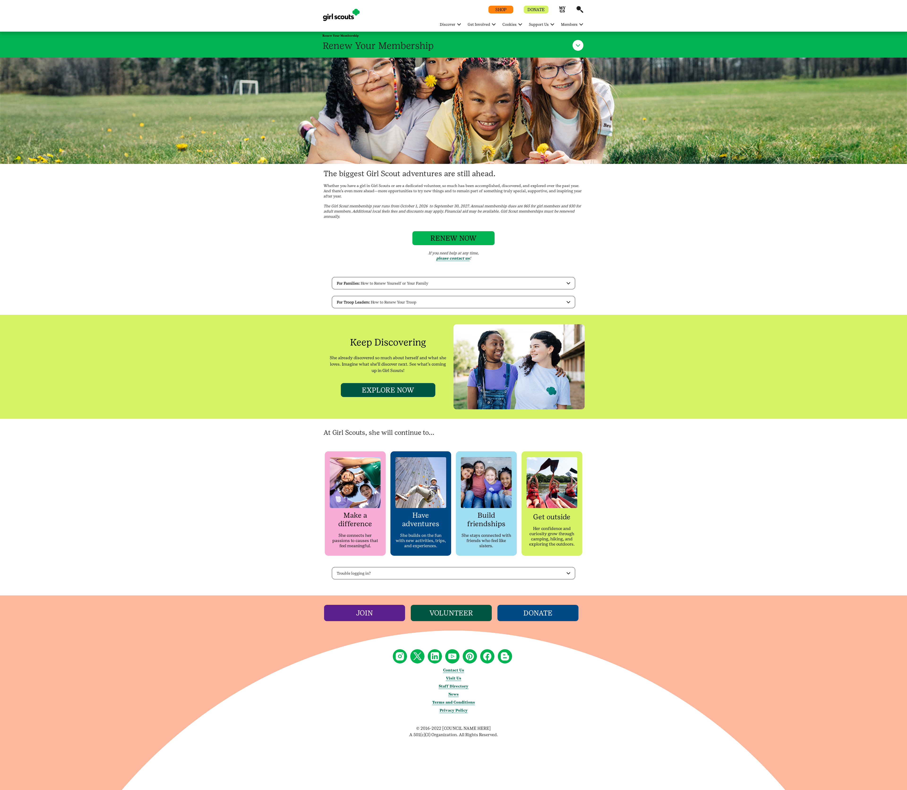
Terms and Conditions (453, 702)
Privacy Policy (454, 710)
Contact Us (453, 670)
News (453, 694)
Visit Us (453, 678)
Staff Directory (453, 686)
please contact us (453, 258)
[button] (562, 11)
